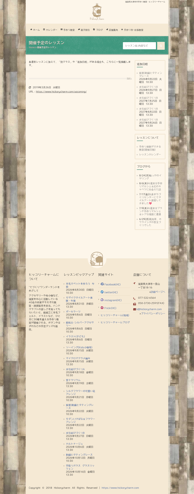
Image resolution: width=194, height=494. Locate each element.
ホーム (36, 30)
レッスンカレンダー (150, 154)
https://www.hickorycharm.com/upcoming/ (61, 91)
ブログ (99, 30)
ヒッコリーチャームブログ (115, 322)
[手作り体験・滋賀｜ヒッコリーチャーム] (97, 12)
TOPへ (129, 78)
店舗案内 (113, 30)
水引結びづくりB (148, 87)
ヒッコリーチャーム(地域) (115, 315)
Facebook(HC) (112, 284)
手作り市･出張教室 (133, 30)
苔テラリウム (73, 380)
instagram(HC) (113, 300)
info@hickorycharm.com (147, 309)
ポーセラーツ (73, 311)
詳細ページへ (158, 292)
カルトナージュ (74, 444)
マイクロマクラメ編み (78, 358)
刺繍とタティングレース (79, 455)
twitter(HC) (111, 292)
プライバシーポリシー (153, 313)
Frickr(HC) (110, 308)
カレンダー (51, 30)
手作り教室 (69, 30)
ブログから (144, 166)
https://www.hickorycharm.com (120, 488)
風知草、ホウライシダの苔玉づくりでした (150, 222)
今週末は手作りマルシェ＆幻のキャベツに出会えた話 (150, 186)
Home (32, 47)
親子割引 (85, 30)
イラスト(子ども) (75, 336)
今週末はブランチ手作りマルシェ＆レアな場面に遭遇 (150, 211)
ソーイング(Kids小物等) (79, 347)
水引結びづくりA (75, 369)
